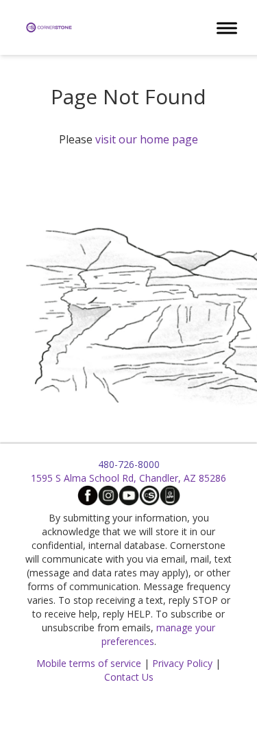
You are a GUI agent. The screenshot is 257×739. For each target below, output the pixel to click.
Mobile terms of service (88, 663)
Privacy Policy (182, 663)
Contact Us (129, 676)
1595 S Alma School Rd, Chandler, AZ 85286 (128, 477)
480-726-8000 (129, 464)
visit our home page (146, 139)
